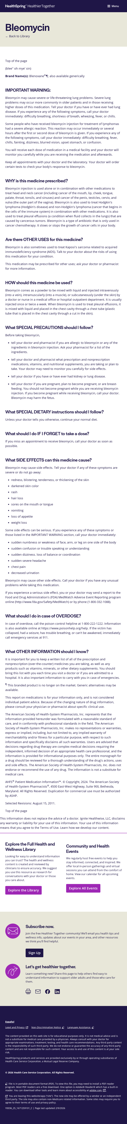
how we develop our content (88, 828)
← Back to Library (17, 36)
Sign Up (34, 953)
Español (9, 1021)
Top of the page (16, 811)
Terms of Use (49, 828)
